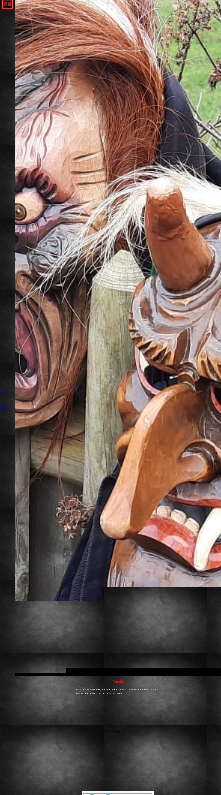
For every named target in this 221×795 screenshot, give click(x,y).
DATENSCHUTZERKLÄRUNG (6, 409)
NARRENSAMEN (5, 397)
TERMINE (3, 392)
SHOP (2, 399)
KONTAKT (3, 404)
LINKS (2, 401)
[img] (118, 338)
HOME (2, 385)
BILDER (3, 394)
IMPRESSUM (4, 406)
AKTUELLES (4, 390)
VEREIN (3, 388)
